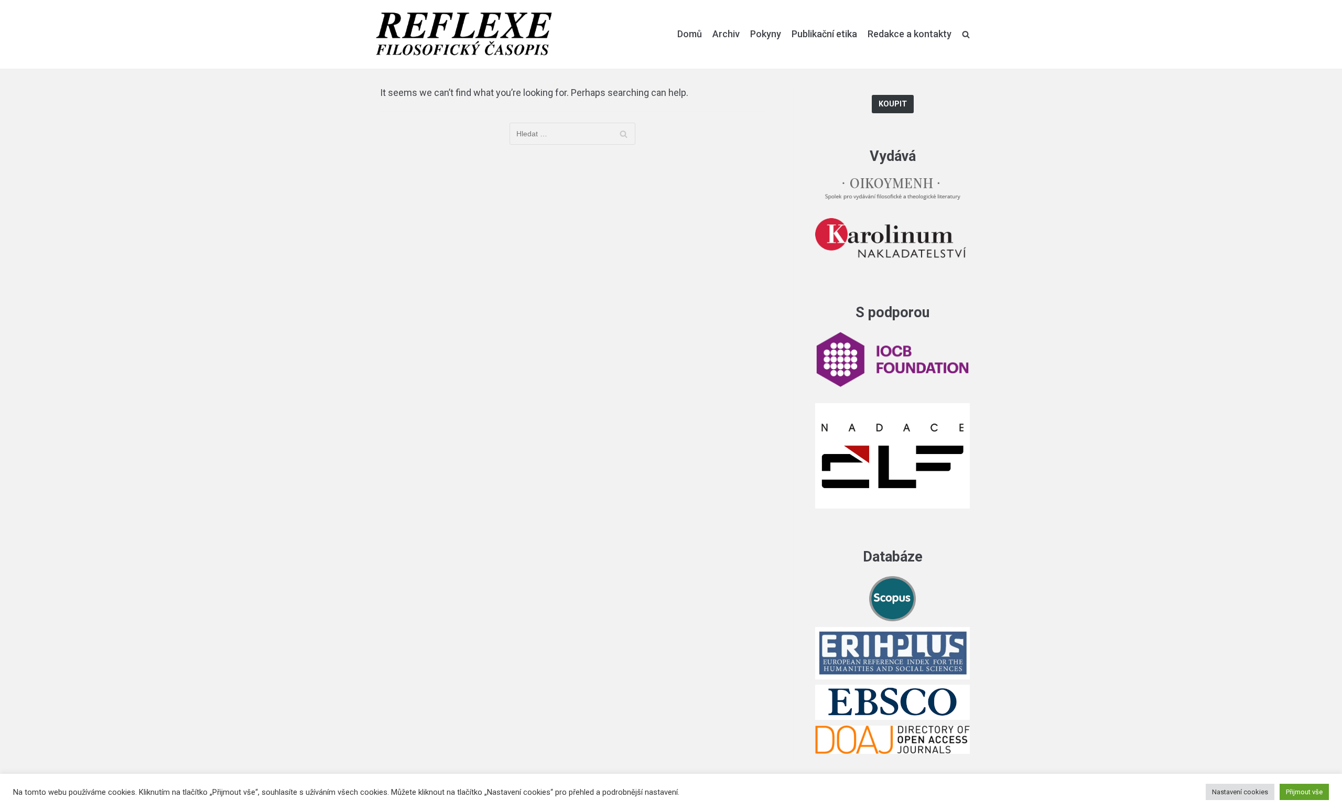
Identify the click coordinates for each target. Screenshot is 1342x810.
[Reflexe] (464, 34)
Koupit (893, 104)
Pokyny (765, 33)
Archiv (726, 33)
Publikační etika (824, 33)
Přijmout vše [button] (1304, 792)
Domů (689, 33)
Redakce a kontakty (909, 33)
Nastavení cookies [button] (1240, 792)
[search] (966, 34)
